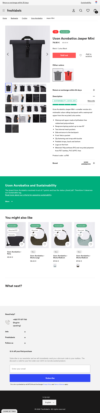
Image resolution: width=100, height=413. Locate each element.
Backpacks (14, 18)
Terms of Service (59, 384)
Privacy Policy (47, 384)
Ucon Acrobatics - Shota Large (37, 257)
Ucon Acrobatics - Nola (14, 253)
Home (5, 18)
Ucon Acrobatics (36, 18)
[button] (3, 10)
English (48, 402)
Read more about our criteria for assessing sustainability (28, 195)
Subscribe (50, 378)
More (7, 201)
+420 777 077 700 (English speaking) (20, 322)
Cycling (24, 18)
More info (91, 101)
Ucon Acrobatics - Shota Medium (60, 257)
